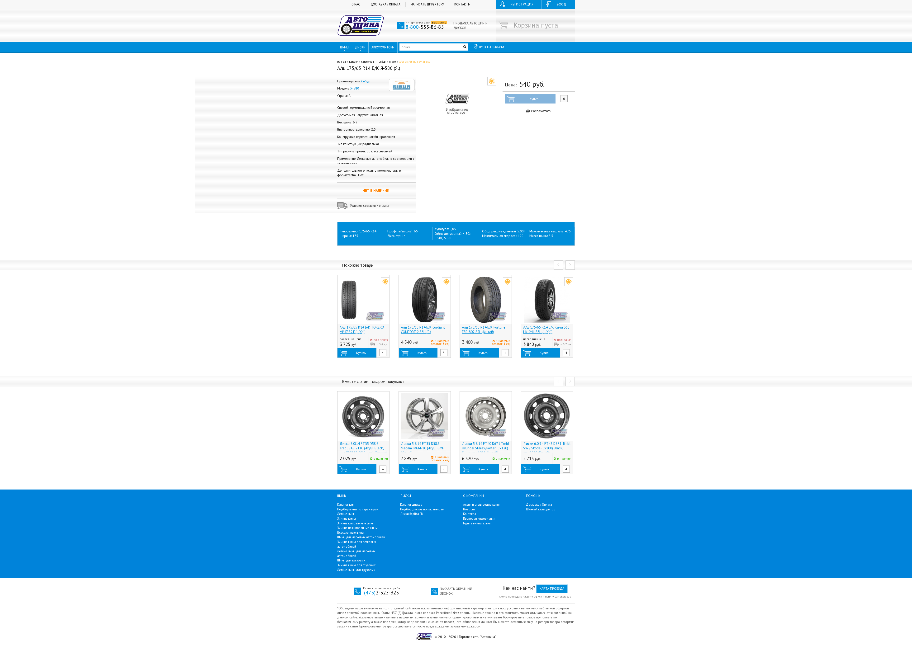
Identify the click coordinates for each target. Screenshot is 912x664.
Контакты (462, 4)
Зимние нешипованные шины (357, 528)
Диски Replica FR (411, 514)
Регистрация (522, 4)
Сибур (382, 61)
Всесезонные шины (350, 533)
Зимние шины (346, 519)
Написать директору (427, 4)
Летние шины (346, 514)
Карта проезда (552, 588)
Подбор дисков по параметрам (422, 509)
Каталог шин (368, 61)
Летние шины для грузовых (356, 570)
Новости (469, 509)
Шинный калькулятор (540, 509)
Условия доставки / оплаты (369, 205)
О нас (356, 4)
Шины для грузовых (351, 560)
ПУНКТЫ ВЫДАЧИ (491, 47)
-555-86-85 (425, 27)
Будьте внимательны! (477, 523)
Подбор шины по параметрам (358, 509)
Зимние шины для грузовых (356, 565)
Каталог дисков (411, 505)
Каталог (353, 61)
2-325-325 (381, 592)
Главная (341, 61)
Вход (561, 4)
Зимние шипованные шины (355, 523)
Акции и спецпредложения (481, 505)
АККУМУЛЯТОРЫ (382, 47)
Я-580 (392, 61)
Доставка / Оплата (385, 4)
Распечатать (540, 110)
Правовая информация (479, 519)
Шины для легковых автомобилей (361, 537)
